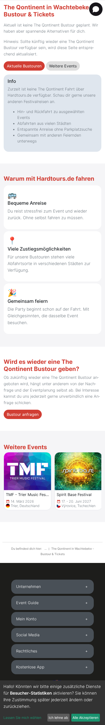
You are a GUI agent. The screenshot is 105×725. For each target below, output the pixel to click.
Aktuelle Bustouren (24, 66)
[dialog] (52, 702)
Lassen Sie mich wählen (22, 717)
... (45, 548)
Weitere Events (63, 66)
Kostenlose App (30, 666)
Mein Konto (26, 618)
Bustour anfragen (23, 414)
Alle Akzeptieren (85, 717)
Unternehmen (28, 586)
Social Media (28, 634)
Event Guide (27, 602)
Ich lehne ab (58, 717)
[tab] (52, 587)
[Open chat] (96, 9)
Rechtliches (26, 651)
